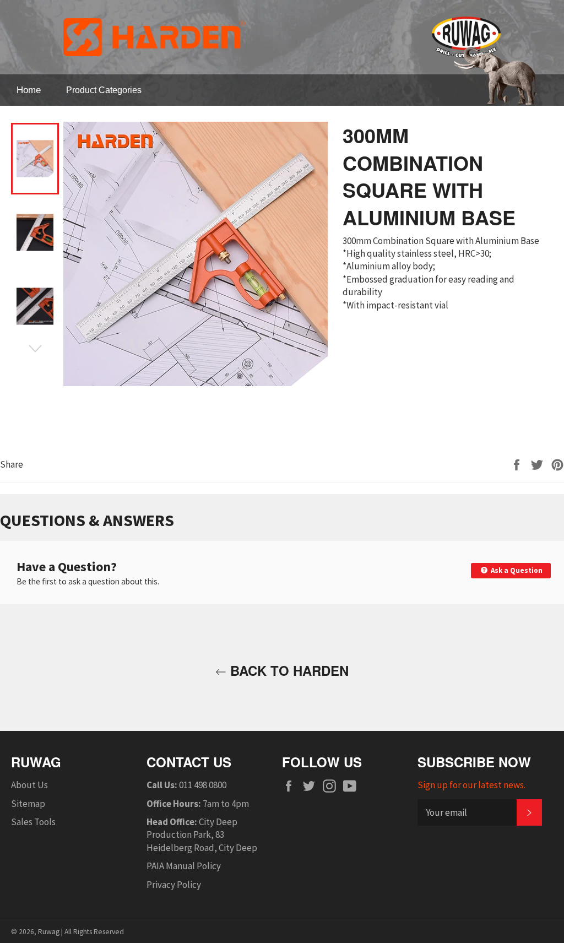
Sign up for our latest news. (471, 785)
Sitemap (28, 804)
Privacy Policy (174, 885)
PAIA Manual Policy (184, 866)
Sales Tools (33, 822)
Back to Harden (287, 671)
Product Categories (104, 90)
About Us (29, 785)
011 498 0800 (202, 785)
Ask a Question (516, 570)
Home (29, 90)
